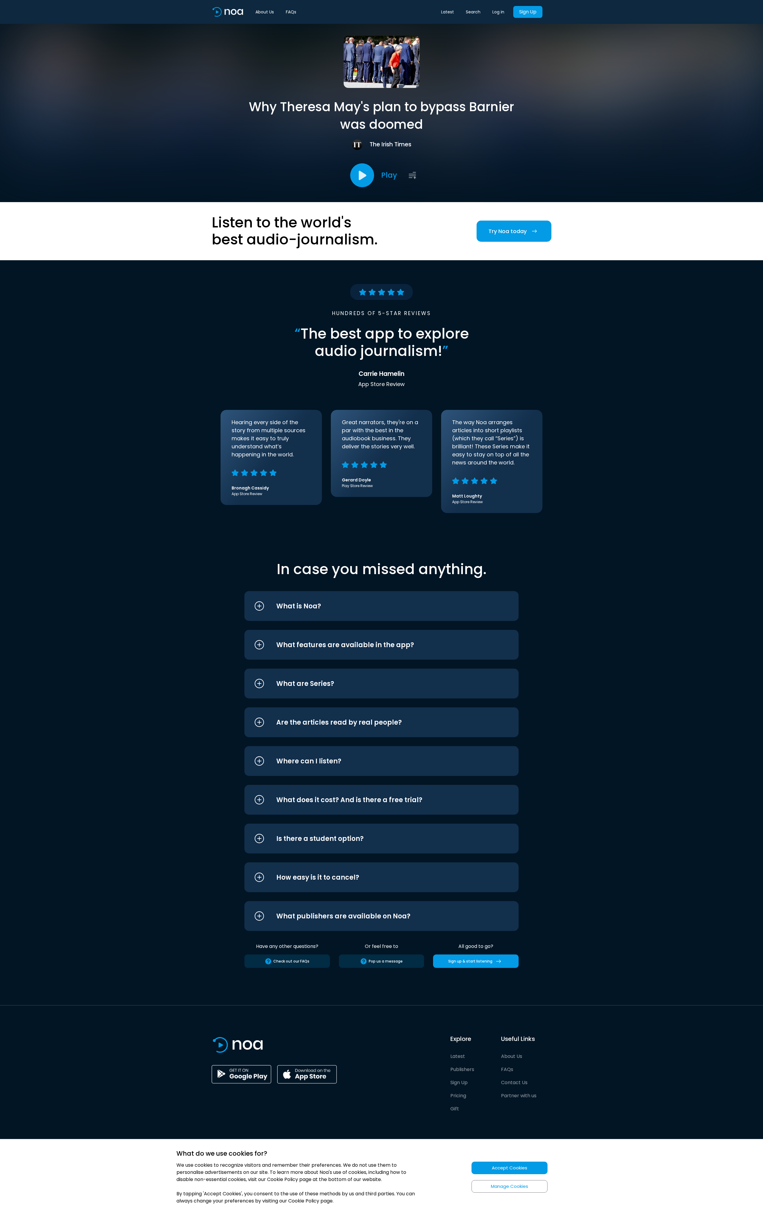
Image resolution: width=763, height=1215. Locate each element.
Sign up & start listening (470, 961)
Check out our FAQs (291, 961)
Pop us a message (386, 961)
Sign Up (527, 11)
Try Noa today (507, 231)
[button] (370, 606)
